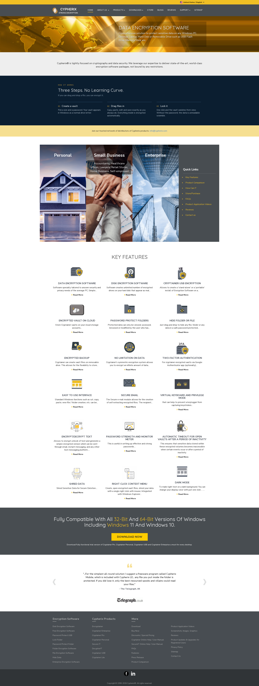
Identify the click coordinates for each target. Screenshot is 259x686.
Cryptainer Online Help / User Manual (148, 640)
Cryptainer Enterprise (101, 631)
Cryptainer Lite (98, 657)
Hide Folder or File (182, 320)
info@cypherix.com (158, 130)
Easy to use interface (77, 395)
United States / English (192, 2)
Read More (78, 295)
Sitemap (198, 10)
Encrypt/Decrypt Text (77, 436)
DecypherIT (97, 648)
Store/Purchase (192, 193)
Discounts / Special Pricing (143, 635)
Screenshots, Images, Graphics (184, 631)
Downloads (135, 10)
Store (150, 10)
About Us (102, 10)
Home (90, 10)
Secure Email (129, 395)
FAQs (188, 198)
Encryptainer (97, 626)
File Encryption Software (63, 653)
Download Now (129, 537)
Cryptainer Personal (100, 640)
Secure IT (96, 644)
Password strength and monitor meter (129, 438)
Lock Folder (57, 640)
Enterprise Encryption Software (66, 662)
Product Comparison (195, 182)
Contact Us (176, 656)
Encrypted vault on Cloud (77, 320)
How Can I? (190, 188)
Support (184, 10)
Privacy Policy (177, 647)
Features (135, 653)
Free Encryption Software (64, 631)
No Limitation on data (130, 358)
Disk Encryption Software (129, 283)
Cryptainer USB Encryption (182, 283)
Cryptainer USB (98, 653)
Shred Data (77, 483)
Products (118, 10)
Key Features (191, 177)
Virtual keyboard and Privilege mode (182, 397)
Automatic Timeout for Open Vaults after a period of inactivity (182, 438)
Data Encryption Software (77, 283)
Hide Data (57, 657)
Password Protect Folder (63, 644)
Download (136, 626)
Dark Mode (182, 482)
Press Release (138, 657)
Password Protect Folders (129, 320)
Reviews (172, 10)
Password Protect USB (62, 635)
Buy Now (135, 631)
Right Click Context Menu (129, 483)
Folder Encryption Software (64, 648)
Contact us (190, 215)
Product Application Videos (198, 204)
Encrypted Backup (76, 358)
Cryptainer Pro (98, 635)
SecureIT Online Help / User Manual (147, 644)
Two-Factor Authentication (182, 358)
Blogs (160, 10)
